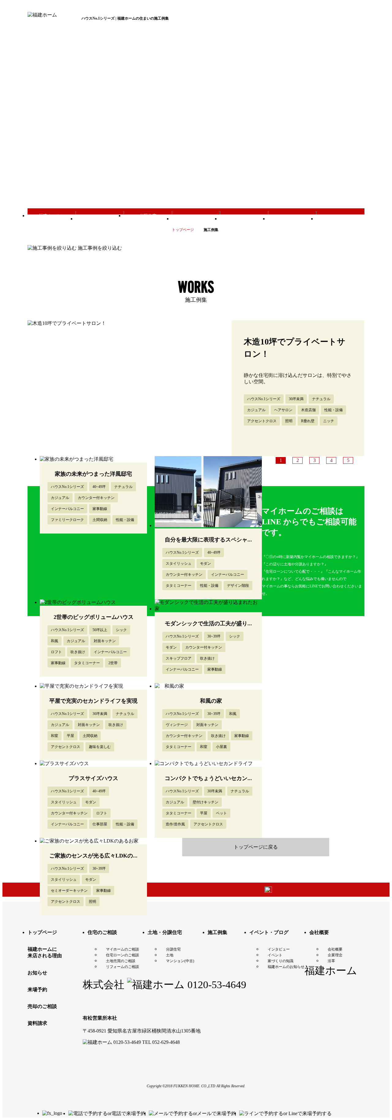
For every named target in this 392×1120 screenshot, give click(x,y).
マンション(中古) (180, 961)
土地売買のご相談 (120, 961)
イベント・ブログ (292, 219)
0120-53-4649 (215, 984)
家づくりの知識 (280, 961)
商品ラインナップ (196, 219)
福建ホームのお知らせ (286, 967)
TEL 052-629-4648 (161, 1042)
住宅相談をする (100, 219)
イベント (275, 955)
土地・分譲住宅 (165, 932)
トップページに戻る (256, 847)
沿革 (331, 961)
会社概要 (340, 219)
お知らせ (37, 972)
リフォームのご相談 (122, 967)
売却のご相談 (42, 1006)
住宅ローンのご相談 (122, 955)
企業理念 (335, 955)
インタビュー (279, 949)
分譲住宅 (173, 949)
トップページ (42, 932)
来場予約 (37, 989)
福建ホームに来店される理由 (52, 219)
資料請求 (37, 1023)
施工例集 (244, 219)
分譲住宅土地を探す (148, 219)
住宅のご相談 (102, 932)
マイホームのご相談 (122, 949)
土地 (169, 955)
